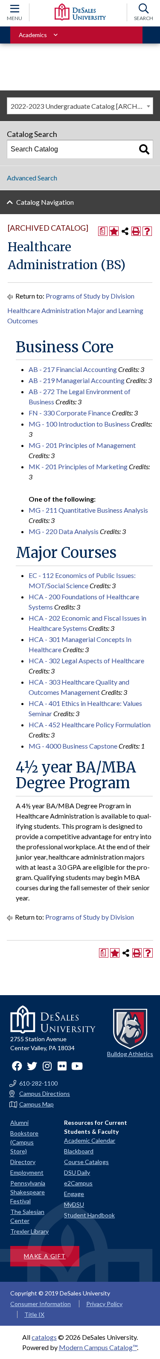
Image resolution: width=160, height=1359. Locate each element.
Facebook (17, 1066)
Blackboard (78, 1151)
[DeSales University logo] (80, 11)
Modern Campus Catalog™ (98, 1347)
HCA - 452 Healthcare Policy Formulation (90, 724)
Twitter (32, 1066)
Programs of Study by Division (90, 296)
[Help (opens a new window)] (147, 231)
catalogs (44, 1337)
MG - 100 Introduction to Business (79, 424)
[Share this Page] (125, 231)
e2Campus (78, 1183)
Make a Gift (45, 1256)
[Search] (144, 149)
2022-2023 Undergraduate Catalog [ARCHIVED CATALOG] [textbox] (82, 106)
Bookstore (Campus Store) (24, 1142)
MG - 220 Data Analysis (64, 531)
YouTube (77, 1066)
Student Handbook (89, 1215)
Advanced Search (32, 178)
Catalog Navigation (45, 202)
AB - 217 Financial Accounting (73, 369)
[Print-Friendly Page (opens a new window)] (136, 231)
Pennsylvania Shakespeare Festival (27, 1192)
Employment (27, 1172)
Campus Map (36, 1104)
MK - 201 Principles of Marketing (78, 466)
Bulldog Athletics (130, 1053)
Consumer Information (40, 1303)
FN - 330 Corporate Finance (70, 413)
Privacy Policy (104, 1303)
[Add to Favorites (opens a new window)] (114, 231)
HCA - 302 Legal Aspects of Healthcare (86, 660)
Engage (74, 1193)
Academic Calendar (89, 1140)
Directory (22, 1161)
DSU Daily (77, 1172)
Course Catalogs (86, 1161)
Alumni (19, 1122)
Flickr (62, 1066)
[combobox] (80, 105)
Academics (33, 34)
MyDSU (74, 1204)
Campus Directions (44, 1093)
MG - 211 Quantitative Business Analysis (88, 510)
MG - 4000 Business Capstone (73, 746)
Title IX (34, 1314)
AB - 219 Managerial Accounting (77, 380)
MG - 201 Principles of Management (82, 445)
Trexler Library (29, 1231)
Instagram (47, 1066)
